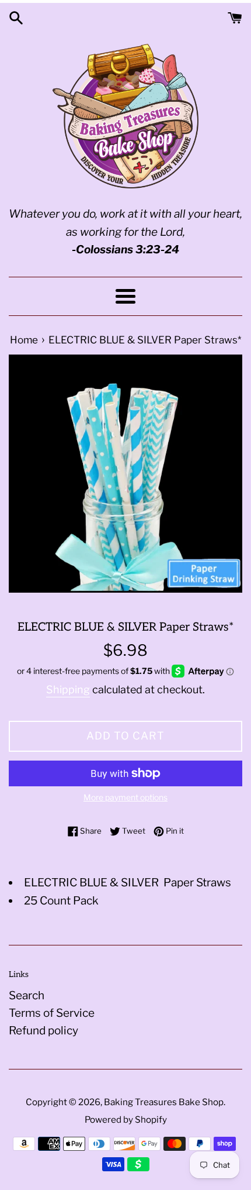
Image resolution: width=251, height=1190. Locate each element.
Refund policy (43, 1030)
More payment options (125, 797)
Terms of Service (52, 1013)
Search (26, 995)
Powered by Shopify (126, 1119)
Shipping (68, 689)
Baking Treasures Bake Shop (164, 1102)
